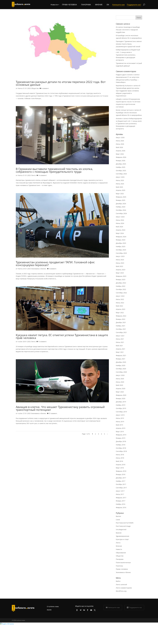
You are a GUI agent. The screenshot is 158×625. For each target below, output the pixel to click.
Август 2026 (120, 137)
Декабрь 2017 (121, 478)
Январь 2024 (120, 240)
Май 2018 (119, 461)
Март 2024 (120, 233)
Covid (118, 520)
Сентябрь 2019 (121, 412)
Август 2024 (120, 217)
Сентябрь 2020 (121, 372)
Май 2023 (119, 266)
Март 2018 (120, 468)
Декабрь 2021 (121, 322)
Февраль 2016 (121, 507)
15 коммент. (42, 341)
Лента (33, 175)
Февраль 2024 (121, 237)
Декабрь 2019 (121, 402)
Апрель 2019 (120, 428)
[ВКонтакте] (83, 609)
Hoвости (54, 4)
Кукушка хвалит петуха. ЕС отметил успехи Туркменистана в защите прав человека (62, 336)
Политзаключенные (123, 562)
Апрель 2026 (120, 151)
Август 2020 (120, 375)
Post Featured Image (123, 526)
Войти (118, 581)
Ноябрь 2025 (120, 167)
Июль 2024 (120, 220)
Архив (49, 610)
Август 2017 (120, 491)
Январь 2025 (120, 200)
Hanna (20, 88)
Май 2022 (119, 306)
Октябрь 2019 (121, 408)
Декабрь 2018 (121, 441)
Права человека (69, 4)
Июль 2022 (120, 299)
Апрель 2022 (120, 309)
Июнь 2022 (120, 303)
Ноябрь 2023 (120, 246)
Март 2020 (120, 392)
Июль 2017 (120, 494)
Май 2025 (119, 187)
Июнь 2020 (120, 382)
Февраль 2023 (121, 276)
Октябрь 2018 (121, 448)
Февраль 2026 (121, 157)
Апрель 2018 (120, 465)
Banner (118, 516)
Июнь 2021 (120, 342)
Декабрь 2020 (121, 362)
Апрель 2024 (120, 230)
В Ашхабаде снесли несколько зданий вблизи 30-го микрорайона (129, 112)
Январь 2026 (120, 161)
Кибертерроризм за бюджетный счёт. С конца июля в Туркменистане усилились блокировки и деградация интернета (128, 55)
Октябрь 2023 (121, 250)
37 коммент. (53, 413)
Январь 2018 (120, 474)
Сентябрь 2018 (121, 451)
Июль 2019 (120, 418)
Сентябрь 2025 (121, 174)
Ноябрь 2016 (120, 504)
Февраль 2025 (121, 197)
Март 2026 (120, 154)
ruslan (20, 341)
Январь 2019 (120, 438)
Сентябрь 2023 (121, 253)
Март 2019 (120, 432)
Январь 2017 (120, 501)
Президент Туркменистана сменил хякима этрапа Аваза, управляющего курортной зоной (129, 44)
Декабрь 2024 (121, 204)
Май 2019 (119, 425)
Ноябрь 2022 (120, 286)
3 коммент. (53, 269)
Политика (119, 566)
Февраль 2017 (121, 498)
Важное (118, 533)
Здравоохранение (122, 536)
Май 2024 (119, 227)
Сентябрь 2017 (121, 488)
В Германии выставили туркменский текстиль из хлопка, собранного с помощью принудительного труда (54, 170)
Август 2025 (120, 177)
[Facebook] (87, 609)
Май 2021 (119, 346)
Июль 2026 (120, 141)
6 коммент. (45, 88)
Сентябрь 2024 (121, 213)
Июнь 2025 (120, 184)
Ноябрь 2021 (120, 326)
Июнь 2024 (120, 223)
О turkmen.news (53, 606)
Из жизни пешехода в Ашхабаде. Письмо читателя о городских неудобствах (128, 29)
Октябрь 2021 (121, 329)
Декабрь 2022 (121, 283)
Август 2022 (120, 296)
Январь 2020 (120, 398)
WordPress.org (121, 591)
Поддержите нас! (134, 4)
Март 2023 (120, 273)
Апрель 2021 (120, 349)
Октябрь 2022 (121, 289)
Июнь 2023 (120, 263)
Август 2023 (120, 256)
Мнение (98, 4)
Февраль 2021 (121, 355)
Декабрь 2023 (121, 243)
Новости (119, 549)
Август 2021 (120, 336)
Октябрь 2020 (121, 369)
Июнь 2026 (120, 144)
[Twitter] (94, 609)
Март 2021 (120, 352)
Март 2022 (120, 313)
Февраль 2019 (121, 435)
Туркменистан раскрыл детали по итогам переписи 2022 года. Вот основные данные (61, 83)
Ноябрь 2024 (120, 207)
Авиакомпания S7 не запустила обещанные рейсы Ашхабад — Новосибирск (127, 79)
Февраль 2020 (121, 395)
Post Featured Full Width (124, 523)
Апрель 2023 (120, 270)
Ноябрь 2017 (120, 481)
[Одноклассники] (76, 609)
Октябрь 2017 (121, 484)
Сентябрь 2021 (121, 332)
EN (108, 4)
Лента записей (121, 584)
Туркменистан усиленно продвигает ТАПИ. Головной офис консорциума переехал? (55, 263)
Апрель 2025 (120, 190)
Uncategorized (121, 529)
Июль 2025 (120, 180)
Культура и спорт (122, 539)
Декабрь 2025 (121, 164)
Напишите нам (114, 607)
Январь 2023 (120, 279)
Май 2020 (119, 385)
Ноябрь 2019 (120, 405)
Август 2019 (120, 415)
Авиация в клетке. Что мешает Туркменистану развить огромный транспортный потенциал (60, 408)
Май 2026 (119, 147)
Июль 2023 (120, 260)
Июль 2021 (120, 339)
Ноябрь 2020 (120, 365)
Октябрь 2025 (121, 170)
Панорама (86, 4)
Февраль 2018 (121, 471)
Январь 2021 (120, 359)
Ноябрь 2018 (120, 445)
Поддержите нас (135, 607)
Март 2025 (120, 194)
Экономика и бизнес (38, 269)
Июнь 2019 (120, 422)
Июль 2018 (120, 455)
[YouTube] (90, 609)
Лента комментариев (124, 588)
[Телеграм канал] (80, 609)
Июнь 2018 (120, 458)
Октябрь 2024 (121, 210)
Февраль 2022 (121, 316)
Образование (121, 553)
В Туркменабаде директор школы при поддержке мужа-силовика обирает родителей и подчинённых (128, 91)
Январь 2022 (120, 319)
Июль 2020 (120, 379)
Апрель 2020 (120, 388)
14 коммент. (42, 175)
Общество (35, 88)
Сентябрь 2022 (121, 293)
